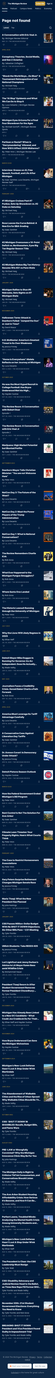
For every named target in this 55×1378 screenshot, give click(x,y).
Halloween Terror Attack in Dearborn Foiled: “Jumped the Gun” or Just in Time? (20, 320)
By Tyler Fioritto (9, 933)
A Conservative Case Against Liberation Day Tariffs (18, 735)
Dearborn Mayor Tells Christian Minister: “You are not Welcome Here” (19, 473)
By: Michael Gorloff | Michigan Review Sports (19, 128)
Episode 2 (6, 432)
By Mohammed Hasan (12, 971)
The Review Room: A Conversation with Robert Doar (20, 408)
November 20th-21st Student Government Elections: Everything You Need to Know (20, 1306)
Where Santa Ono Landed (15, 592)
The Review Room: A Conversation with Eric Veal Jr (20, 427)
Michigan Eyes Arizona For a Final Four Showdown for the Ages (20, 122)
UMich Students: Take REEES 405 (20, 946)
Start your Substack (21, 1366)
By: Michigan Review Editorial (15, 38)
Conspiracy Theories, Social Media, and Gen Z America (21, 58)
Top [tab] (12, 27)
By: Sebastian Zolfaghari (12, 63)
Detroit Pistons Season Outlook (19, 771)
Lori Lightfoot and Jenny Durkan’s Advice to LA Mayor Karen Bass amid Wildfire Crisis (20, 965)
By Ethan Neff (8, 639)
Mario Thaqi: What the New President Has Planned (16, 900)
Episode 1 (6, 413)
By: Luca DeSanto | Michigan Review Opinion (18, 106)
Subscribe (40, 3)
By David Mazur (9, 327)
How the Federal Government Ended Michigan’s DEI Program (21, 795)
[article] (27, 39)
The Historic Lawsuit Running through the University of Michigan (20, 609)
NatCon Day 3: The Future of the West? (19, 494)
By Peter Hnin (8, 479)
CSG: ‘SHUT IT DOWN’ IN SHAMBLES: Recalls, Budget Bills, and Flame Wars (19, 1124)
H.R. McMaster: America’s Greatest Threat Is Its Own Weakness (20, 341)
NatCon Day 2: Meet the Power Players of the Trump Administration (18, 514)
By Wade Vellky (9, 667)
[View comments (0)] (15, 44)
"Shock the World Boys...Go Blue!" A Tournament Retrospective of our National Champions (21, 79)
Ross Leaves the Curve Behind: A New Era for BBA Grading (19, 224)
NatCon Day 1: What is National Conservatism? (18, 535)
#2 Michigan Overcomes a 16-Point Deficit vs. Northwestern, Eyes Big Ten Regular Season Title (21, 245)
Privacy (32, 1357)
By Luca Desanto (9, 366)
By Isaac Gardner (9, 229)
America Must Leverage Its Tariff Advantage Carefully (19, 715)
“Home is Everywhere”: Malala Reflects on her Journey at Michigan (21, 361)
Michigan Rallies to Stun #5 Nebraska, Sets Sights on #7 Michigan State (17, 292)
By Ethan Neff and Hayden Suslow (17, 1022)
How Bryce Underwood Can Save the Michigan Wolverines (19, 1042)
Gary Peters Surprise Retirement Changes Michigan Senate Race (19, 881)
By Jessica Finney (9, 346)
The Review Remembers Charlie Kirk (19, 555)
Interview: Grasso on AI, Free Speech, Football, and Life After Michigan (18, 173)
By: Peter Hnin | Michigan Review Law (19, 151)
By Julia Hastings (9, 905)
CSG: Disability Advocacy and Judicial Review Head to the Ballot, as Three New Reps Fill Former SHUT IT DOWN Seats (21, 1284)
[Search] (50, 27)
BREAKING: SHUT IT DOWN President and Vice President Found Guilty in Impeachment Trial (21, 1328)
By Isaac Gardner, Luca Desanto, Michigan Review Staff (20, 181)
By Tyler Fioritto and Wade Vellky (16, 1335)
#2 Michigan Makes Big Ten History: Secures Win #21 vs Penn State (21, 266)
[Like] (3, 44)
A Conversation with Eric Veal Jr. (19, 35)
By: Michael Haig (9, 85)
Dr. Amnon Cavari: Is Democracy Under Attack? (19, 754)
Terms (39, 1357)
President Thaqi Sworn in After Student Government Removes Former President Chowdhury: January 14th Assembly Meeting (19, 987)
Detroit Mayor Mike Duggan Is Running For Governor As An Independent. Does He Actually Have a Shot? (18, 661)
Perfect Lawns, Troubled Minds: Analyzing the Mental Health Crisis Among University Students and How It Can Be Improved (20, 1220)
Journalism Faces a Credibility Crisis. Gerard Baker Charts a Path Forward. (20, 689)
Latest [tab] (6, 27)
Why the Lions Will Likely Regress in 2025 (21, 634)
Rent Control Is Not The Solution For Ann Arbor (21, 814)
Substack (15, 1372)
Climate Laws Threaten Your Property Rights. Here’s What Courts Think (21, 835)
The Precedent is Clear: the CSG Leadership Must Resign (19, 1263)
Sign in (49, 3)
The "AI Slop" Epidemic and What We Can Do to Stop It (19, 100)
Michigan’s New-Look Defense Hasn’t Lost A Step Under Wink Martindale (18, 1068)
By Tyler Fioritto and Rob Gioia (15, 1312)
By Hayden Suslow (10, 394)
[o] (48, 410)
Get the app (40, 1366)
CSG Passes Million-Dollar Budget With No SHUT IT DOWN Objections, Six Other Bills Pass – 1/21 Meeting (21, 926)
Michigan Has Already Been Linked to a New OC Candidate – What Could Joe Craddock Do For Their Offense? (20, 1015)
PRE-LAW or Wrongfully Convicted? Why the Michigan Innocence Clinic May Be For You (19, 1152)
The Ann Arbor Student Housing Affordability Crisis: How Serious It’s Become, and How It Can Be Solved (19, 1197)
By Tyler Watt (8, 1268)
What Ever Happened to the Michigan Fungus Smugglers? (18, 574)
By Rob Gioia (7, 560)
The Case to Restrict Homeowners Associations (20, 862)
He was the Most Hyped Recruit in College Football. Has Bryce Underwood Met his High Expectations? (20, 387)
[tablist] (9, 27)
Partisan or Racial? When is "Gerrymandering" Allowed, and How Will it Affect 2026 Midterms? (21, 145)
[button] (5, 8)
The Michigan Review (17, 41)
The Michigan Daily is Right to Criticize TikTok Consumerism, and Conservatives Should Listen (21, 1175)
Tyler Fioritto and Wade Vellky (15, 1290)
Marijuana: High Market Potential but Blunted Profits (19, 447)
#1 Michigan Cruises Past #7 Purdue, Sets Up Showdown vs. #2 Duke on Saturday (20, 203)
